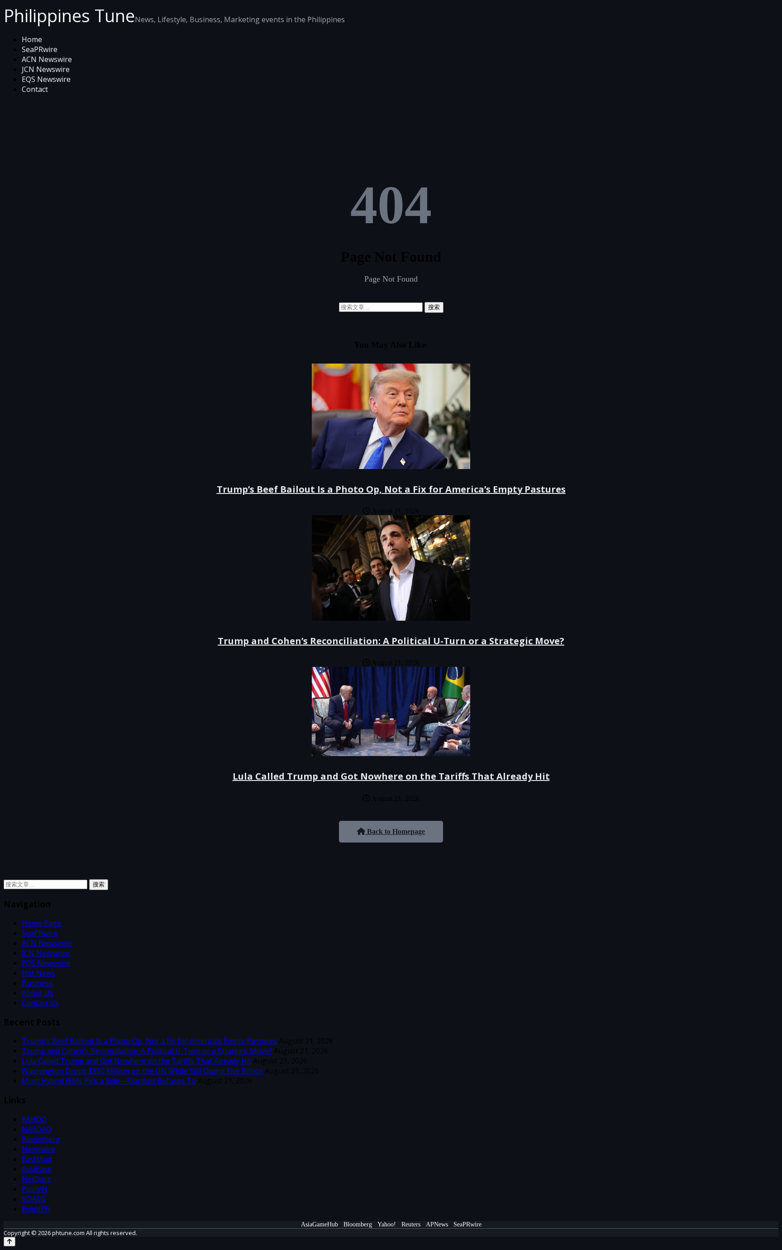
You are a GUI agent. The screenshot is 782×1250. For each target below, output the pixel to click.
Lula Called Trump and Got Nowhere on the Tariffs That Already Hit (391, 776)
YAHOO (34, 1119)
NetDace (36, 1179)
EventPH (36, 1209)
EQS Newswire (46, 79)
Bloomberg (41, 1139)
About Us (37, 993)
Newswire (38, 1149)
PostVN (35, 1189)
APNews (437, 1224)
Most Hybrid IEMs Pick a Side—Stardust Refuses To (109, 1081)
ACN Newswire (47, 59)
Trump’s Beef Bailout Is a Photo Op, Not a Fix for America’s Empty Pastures (391, 489)
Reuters (410, 1224)
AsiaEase (37, 1169)
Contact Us (40, 1003)
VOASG (33, 1199)
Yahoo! (386, 1224)
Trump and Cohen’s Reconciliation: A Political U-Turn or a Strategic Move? (391, 641)
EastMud (37, 1159)
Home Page (41, 923)
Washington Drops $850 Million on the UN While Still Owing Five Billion (142, 1071)
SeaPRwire (39, 49)
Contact (35, 89)
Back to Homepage (395, 831)
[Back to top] (9, 1241)
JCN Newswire (46, 69)
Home (32, 39)
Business (37, 983)
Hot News (38, 973)
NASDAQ (37, 1129)
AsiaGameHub (319, 1224)
